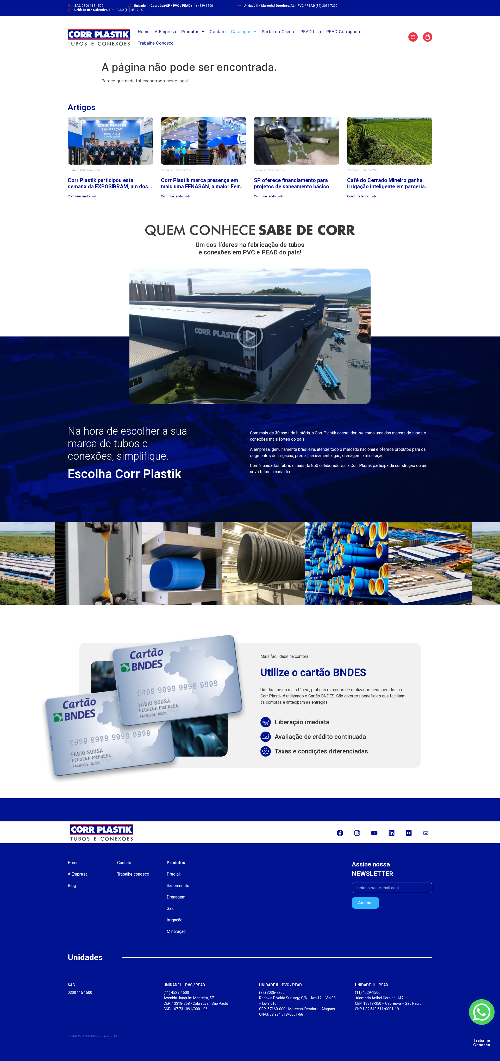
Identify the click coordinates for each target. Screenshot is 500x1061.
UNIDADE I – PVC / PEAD (184, 985)
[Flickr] (408, 833)
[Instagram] (357, 833)
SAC (71, 985)
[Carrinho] (427, 37)
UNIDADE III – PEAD (371, 985)
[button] (250, 336)
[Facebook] (339, 833)
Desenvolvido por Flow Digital (93, 1035)
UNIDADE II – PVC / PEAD (280, 985)
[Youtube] (374, 833)
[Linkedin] (391, 833)
